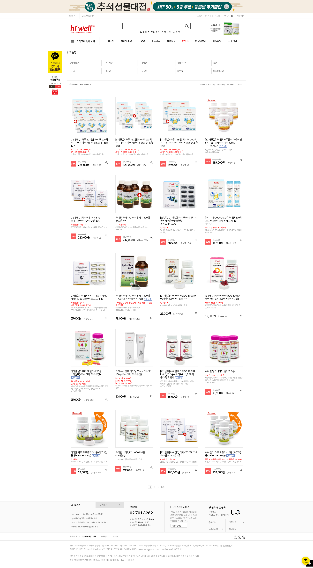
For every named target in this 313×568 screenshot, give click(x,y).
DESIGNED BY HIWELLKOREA (120, 560)
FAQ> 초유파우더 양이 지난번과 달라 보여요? (89, 522)
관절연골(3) (74, 62)
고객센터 (232, 41)
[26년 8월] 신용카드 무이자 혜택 (84, 518)
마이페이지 (240, 16)
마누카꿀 (155, 41)
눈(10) (72, 71)
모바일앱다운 (89, 16)
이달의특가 (200, 41)
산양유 (141, 41)
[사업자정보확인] (224, 546)
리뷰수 (239, 84)
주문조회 (217, 16)
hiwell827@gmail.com (148, 549)
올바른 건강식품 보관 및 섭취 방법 (85, 526)
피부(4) (180, 71)
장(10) (108, 71)
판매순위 (230, 84)
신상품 (202, 84)
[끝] (162, 487)
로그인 (199, 16)
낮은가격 (211, 84)
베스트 (111, 41)
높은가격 (221, 84)
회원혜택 (217, 41)
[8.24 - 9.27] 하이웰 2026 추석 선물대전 (87, 514)
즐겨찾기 (72, 16)
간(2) (215, 62)
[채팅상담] (305, 560)
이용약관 (103, 536)
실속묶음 (171, 41)
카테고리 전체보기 (85, 41)
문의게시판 (213, 529)
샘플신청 (232, 522)
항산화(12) (181, 62)
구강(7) (145, 71)
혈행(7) (145, 62)
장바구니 (228, 16)
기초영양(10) (218, 71)
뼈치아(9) (109, 62)
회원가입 (208, 16)
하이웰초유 (126, 41)
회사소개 (73, 536)
